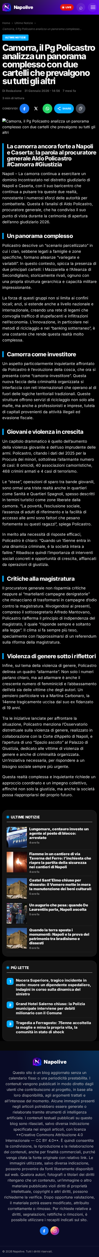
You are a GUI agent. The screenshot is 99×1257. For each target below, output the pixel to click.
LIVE (68, 7)
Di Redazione (12, 91)
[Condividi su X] (36, 108)
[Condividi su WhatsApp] (47, 108)
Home (6, 23)
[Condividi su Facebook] (24, 108)
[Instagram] (54, 1230)
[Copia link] (80, 108)
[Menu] (92, 7)
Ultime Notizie (24, 23)
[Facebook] (44, 1230)
